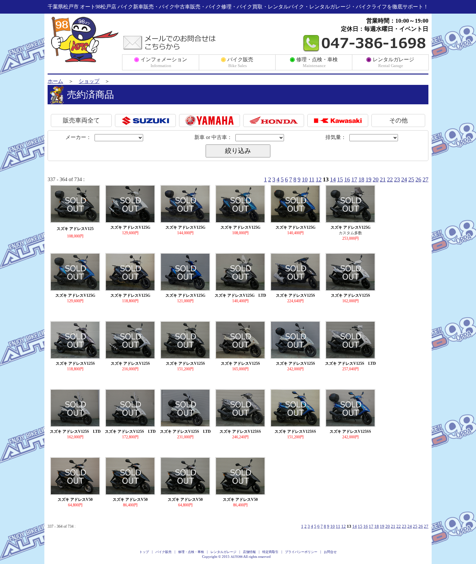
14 (333, 179)
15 (340, 179)
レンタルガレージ (390, 62)
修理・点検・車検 (314, 62)
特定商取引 (270, 552)
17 (354, 179)
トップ (144, 552)
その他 (398, 120)
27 (425, 179)
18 (361, 179)
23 (397, 179)
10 (305, 179)
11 (311, 179)
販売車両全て (81, 120)
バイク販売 (237, 62)
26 (418, 179)
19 (368, 179)
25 (411, 179)
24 (404, 179)
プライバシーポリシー (301, 552)
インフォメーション (160, 62)
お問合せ (330, 552)
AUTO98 (237, 556)
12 (319, 179)
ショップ (89, 81)
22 (390, 179)
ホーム (55, 81)
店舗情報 (249, 552)
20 (376, 179)
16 (347, 179)
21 (383, 179)
